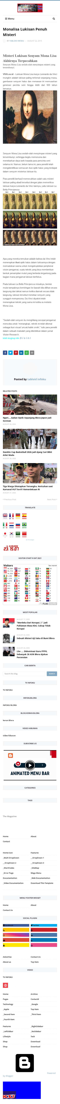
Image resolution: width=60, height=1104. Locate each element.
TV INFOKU (8, 690)
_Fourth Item (8, 1019)
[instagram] (16, 890)
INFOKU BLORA (10, 705)
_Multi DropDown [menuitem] (11, 857)
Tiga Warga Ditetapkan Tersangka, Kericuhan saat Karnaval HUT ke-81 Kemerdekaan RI (28, 488)
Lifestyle (6, 1036)
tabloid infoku (16, 41)
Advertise (7, 957)
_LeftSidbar (8, 1031)
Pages (5, 999)
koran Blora (8, 720)
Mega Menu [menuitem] (36, 873)
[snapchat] (16, 945)
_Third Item (36, 1014)
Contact (6, 841)
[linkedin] (44, 940)
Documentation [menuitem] (10, 878)
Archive (34, 994)
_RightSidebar (37, 1026)
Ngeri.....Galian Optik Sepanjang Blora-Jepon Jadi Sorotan (27, 419)
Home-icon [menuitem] (8, 852)
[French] (12, 518)
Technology (8, 1004)
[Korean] (12, 536)
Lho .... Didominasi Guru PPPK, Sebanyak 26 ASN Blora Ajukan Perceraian (32, 654)
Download (35, 1041)
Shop (5, 1041)
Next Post (51, 499)
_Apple (6, 1009)
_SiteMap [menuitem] (35, 868)
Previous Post (10, 499)
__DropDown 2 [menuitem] (9, 863)
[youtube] (16, 940)
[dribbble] (44, 945)
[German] (19, 518)
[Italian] (6, 527)
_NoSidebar (36, 1031)
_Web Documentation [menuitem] (40, 878)
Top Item (35, 962)
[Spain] (25, 518)
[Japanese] (6, 536)
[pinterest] (44, 890)
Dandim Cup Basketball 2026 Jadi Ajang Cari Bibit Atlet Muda (27, 453)
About (33, 836)
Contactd (35, 999)
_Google (34, 1004)
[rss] (16, 930)
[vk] (44, 935)
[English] (6, 518)
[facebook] (16, 925)
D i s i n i (25, 338)
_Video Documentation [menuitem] (13, 883)
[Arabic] (19, 536)
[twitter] (44, 925)
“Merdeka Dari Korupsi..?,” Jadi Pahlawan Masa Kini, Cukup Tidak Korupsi (34, 625)
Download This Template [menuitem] (42, 883)
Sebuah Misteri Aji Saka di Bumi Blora (35, 638)
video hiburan (9, 735)
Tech (33, 1036)
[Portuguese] (25, 527)
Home (5, 836)
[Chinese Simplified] (25, 536)
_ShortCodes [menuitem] (8, 868)
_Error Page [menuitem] (8, 873)
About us (7, 962)
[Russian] (19, 527)
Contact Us (8, 910)
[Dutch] (12, 527)
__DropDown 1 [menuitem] (37, 857)
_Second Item (9, 1014)
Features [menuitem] (35, 852)
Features (7, 1026)
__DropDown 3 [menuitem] (37, 863)
